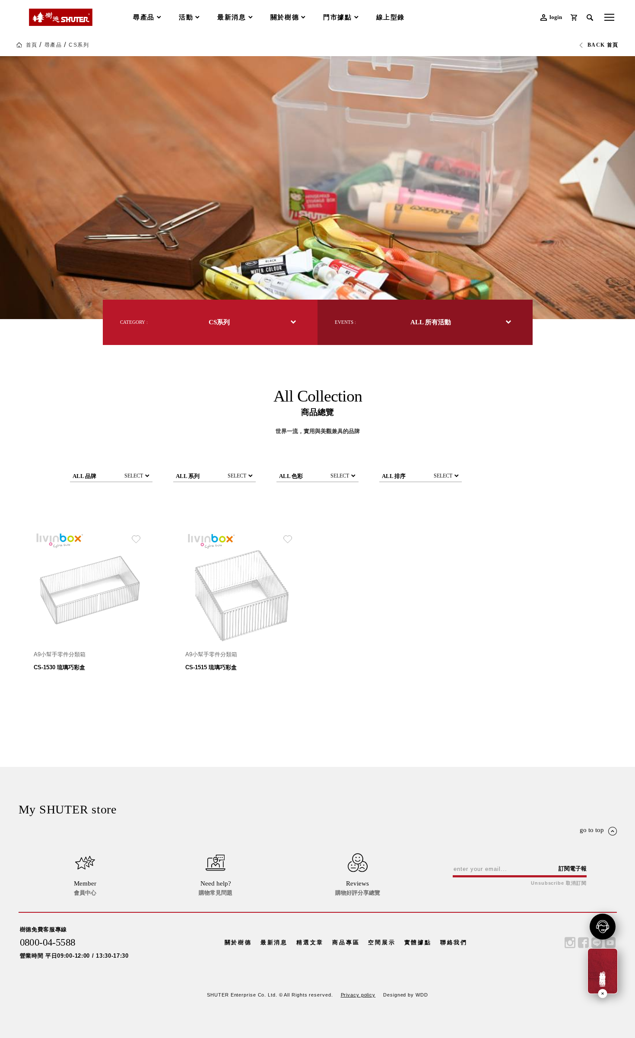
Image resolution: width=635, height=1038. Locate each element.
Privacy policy (358, 994)
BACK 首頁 (603, 45)
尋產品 (53, 45)
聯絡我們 (453, 942)
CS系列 (79, 45)
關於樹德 (238, 942)
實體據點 (418, 942)
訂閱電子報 (573, 868)
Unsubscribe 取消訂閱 (558, 883)
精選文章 (310, 942)
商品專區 (345, 942)
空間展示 (381, 942)
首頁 (32, 45)
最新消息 (274, 942)
